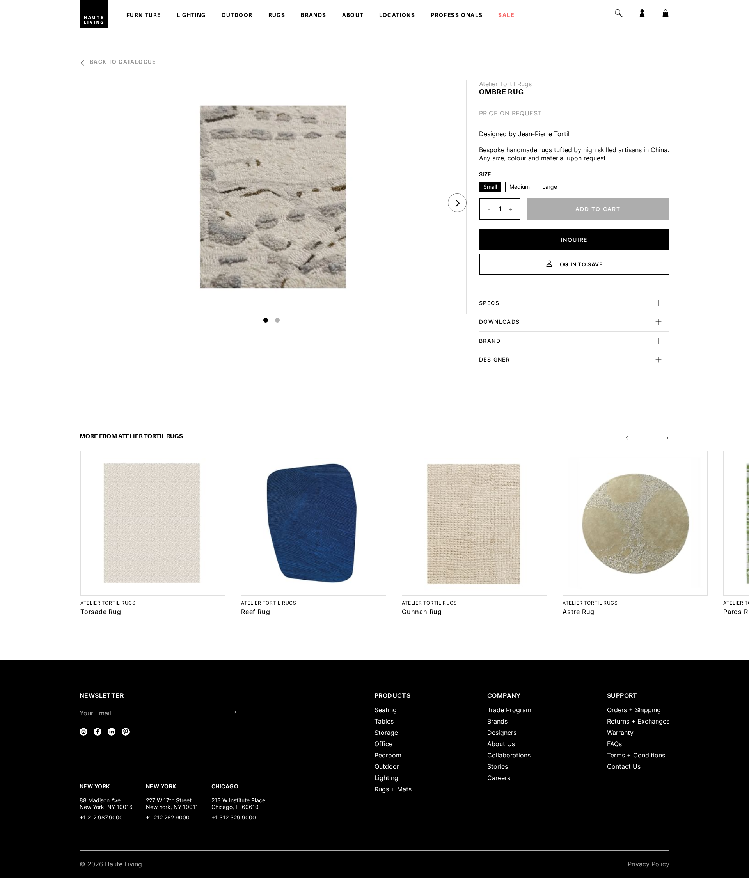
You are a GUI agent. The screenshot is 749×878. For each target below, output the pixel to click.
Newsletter (102, 695)
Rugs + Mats (393, 789)
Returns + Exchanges (638, 721)
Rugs (277, 16)
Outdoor (237, 16)
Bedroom (387, 755)
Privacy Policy (648, 864)
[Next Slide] (457, 202)
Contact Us (624, 766)
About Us (501, 744)
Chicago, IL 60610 (235, 807)
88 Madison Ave (100, 800)
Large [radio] (549, 186)
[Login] (642, 13)
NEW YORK (95, 786)
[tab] (131, 436)
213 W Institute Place (238, 800)
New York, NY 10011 (172, 807)
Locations (397, 16)
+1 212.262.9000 (168, 817)
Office (383, 744)
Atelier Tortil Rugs (505, 84)
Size (485, 174)
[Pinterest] (126, 732)
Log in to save (579, 264)
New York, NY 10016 (106, 807)
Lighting (191, 16)
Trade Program (509, 710)
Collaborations (509, 755)
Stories (497, 766)
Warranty (620, 732)
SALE (506, 16)
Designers (501, 732)
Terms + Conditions (636, 755)
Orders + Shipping (634, 710)
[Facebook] (97, 732)
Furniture (143, 16)
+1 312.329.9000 (233, 817)
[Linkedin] (111, 732)
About (353, 16)
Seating (385, 710)
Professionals (457, 16)
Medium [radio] (519, 186)
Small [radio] (490, 186)
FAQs (614, 744)
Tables (384, 721)
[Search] (619, 13)
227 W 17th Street (169, 800)
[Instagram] (83, 732)
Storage (386, 732)
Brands (313, 16)
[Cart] (665, 13)
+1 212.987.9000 (101, 817)
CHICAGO (224, 786)
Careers (498, 778)
